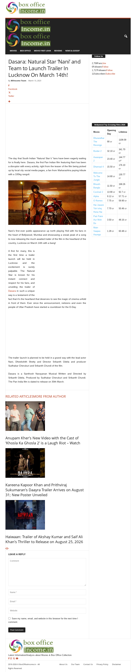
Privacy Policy (102, 664)
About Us (63, 664)
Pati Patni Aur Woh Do (98, 219)
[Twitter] (14, 658)
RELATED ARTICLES (19, 396)
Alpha (96, 196)
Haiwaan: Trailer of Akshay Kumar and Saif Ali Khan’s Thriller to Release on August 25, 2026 (44, 539)
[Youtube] (17, 658)
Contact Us (88, 664)
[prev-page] (6, 548)
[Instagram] (11, 658)
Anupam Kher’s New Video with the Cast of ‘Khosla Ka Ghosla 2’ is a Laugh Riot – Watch (42, 440)
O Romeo (97, 200)
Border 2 (97, 151)
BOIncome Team (18, 80)
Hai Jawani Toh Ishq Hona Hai (98, 208)
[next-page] (7, 548)
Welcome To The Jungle (97, 176)
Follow (105, 67)
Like (104, 63)
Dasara (12, 291)
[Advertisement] (85, 5)
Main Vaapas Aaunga (97, 231)
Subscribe (110, 74)
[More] (47, 101)
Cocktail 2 (98, 192)
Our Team (75, 664)
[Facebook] (9, 658)
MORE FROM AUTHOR (49, 396)
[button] (125, 36)
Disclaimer (116, 664)
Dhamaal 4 (98, 166)
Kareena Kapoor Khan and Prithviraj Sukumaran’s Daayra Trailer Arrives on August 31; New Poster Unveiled (44, 489)
